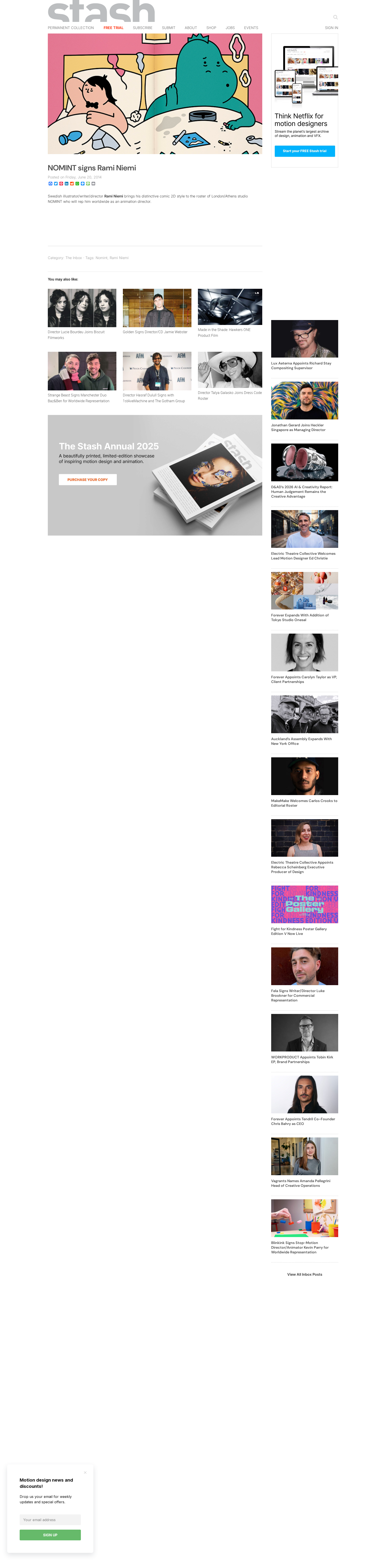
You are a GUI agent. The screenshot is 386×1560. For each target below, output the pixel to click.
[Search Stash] (334, 17)
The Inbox (73, 257)
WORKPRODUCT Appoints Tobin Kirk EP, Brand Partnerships (302, 1059)
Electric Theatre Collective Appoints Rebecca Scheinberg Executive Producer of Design (302, 867)
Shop (211, 27)
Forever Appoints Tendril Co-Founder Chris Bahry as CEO (303, 1121)
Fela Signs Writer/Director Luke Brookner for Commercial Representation (298, 995)
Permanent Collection (71, 27)
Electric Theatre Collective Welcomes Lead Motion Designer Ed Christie (303, 556)
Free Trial (114, 27)
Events (251, 27)
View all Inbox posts (304, 1274)
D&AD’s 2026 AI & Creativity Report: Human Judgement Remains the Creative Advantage (301, 492)
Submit (168, 27)
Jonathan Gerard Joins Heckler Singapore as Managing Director (298, 427)
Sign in (331, 27)
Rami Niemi (113, 196)
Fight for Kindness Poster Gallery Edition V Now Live (299, 931)
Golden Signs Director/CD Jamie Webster (155, 331)
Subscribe (143, 27)
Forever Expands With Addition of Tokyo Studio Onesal (300, 617)
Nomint (101, 257)
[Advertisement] (304, 246)
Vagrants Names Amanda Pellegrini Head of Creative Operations (300, 1183)
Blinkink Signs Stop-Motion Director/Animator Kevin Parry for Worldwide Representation (300, 1247)
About (191, 27)
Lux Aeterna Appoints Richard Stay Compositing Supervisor (301, 365)
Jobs (230, 27)
